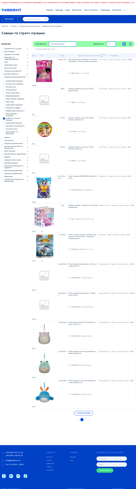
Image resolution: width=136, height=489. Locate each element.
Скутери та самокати (15, 126)
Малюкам (8, 176)
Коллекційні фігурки (14, 123)
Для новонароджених (13, 170)
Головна (4, 26)
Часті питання (91, 10)
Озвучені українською (13, 143)
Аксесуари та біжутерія (12, 132)
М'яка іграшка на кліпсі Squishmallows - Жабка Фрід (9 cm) (83, 353)
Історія (48, 460)
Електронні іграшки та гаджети (13, 166)
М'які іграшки (9, 151)
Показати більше (83, 413)
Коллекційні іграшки (14, 81)
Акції (67, 10)
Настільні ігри (11, 129)
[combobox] (62, 44)
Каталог (10, 19)
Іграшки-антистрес (12, 160)
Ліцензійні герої (11, 65)
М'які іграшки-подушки (11, 114)
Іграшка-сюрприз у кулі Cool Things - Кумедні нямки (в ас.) (83, 119)
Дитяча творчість (11, 74)
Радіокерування (12, 96)
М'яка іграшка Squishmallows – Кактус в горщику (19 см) (83, 265)
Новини (49, 10)
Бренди (59, 10)
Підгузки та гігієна (11, 54)
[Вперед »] (88, 419)
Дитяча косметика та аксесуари (13, 147)
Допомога (77, 10)
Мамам (7, 157)
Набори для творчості (15, 111)
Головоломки (11, 90)
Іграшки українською (13, 173)
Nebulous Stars (81, 219)
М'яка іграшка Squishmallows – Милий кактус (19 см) (83, 295)
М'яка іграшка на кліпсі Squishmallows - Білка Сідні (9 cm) (83, 324)
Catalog (14, 26)
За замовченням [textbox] (58, 44)
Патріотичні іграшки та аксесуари (14, 180)
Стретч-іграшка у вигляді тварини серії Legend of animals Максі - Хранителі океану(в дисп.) (83, 237)
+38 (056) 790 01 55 (14, 456)
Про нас (49, 457)
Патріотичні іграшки (14, 84)
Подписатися (105, 470)
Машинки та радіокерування (11, 58)
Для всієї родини (11, 163)
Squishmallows (87, 277)
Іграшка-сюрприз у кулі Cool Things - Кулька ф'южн (83, 90)
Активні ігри (11, 87)
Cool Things (85, 73)
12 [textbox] (109, 44)
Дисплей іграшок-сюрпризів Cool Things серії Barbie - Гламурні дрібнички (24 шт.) (83, 61)
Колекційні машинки (14, 105)
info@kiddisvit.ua (13, 461)
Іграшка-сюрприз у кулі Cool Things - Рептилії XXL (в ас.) (83, 148)
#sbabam (82, 249)
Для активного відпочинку (15, 154)
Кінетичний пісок (13, 93)
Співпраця (105, 10)
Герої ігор (10, 102)
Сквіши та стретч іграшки (13, 119)
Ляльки (7, 137)
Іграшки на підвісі (13, 108)
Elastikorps (88, 190)
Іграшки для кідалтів (12, 71)
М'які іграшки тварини (15, 99)
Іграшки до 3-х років (12, 48)
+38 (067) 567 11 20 (14, 453)
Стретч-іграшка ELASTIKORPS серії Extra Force (83, 178)
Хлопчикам (8, 140)
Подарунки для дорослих (29, 26)
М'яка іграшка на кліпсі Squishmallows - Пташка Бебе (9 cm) (83, 382)
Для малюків (9, 51)
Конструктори (10, 68)
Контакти (116, 10)
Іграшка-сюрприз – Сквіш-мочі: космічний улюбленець (83, 207)
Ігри (6, 62)
